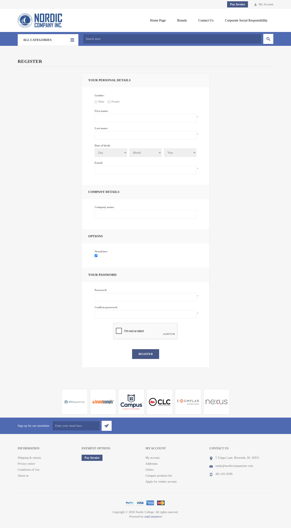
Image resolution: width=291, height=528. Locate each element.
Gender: (99, 95)
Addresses (151, 463)
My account (153, 457)
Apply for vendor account (161, 481)
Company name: (104, 207)
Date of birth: (103, 145)
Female (115, 101)
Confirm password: (106, 307)
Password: (101, 290)
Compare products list (159, 475)
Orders (150, 469)
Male (101, 101)
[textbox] (172, 38)
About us (23, 475)
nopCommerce (153, 516)
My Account (266, 4)
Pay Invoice (237, 4)
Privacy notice (26, 463)
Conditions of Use (28, 469)
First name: (101, 111)
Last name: (101, 128)
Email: (99, 162)
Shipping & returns (29, 457)
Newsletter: (101, 251)
